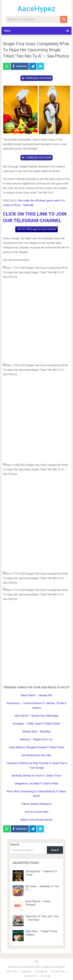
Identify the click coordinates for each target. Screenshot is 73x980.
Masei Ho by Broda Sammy (36, 819)
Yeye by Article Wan (36, 811)
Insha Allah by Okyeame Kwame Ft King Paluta (36, 747)
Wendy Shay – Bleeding (36, 731)
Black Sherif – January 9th (36, 695)
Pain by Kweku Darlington (36, 803)
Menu (7, 30)
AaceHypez (36, 8)
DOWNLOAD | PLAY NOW (38, 78)
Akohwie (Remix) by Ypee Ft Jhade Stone (36, 775)
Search (14, 844)
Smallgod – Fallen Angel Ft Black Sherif (36, 723)
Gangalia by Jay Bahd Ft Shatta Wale (36, 783)
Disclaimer (41, 971)
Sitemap (46, 976)
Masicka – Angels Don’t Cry (36, 739)
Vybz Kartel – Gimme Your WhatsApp (36, 715)
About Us (12, 971)
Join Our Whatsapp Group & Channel (36, 229)
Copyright (26, 971)
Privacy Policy (58, 971)
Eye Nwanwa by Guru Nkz (36, 755)
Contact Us (31, 976)
